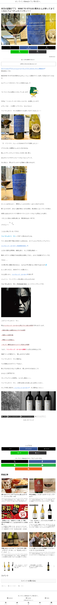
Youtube (29, 598)
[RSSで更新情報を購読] (28, 468)
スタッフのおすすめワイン (14, 416)
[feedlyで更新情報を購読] (42, 465)
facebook (10, 598)
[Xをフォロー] (14, 461)
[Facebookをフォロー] (42, 461)
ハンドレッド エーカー (20, 387)
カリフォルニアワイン (40, 416)
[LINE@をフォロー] (14, 465)
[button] (37, 51)
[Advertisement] (28, 431)
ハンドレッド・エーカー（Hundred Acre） (14, 246)
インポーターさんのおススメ (28, 416)
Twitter (47, 598)
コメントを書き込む (28, 581)
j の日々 (5, 416)
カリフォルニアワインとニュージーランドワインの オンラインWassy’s (22, 68)
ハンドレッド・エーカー (19, 274)
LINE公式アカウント (28, 600)
